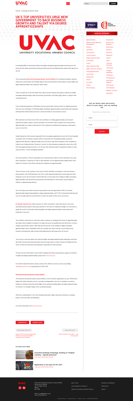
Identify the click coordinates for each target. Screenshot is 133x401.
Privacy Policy (62, 398)
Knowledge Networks (92, 71)
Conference (89, 50)
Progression (109, 40)
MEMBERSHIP (22, 322)
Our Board (89, 82)
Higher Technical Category (94, 69)
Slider (108, 60)
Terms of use (81, 398)
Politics (88, 85)
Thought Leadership (109, 71)
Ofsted (88, 79)
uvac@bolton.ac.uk (44, 393)
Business (88, 47)
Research (109, 50)
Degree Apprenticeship (93, 58)
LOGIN (113, 3)
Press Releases (90, 88)
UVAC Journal (110, 85)
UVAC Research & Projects (79, 386)
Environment (90, 60)
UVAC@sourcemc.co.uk (23, 266)
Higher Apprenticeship (92, 66)
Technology (109, 68)
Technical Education (109, 64)
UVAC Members (110, 88)
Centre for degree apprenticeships (82, 389)
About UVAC (74, 383)
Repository (105, 386)
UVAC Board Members (109, 81)
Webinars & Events (111, 90)
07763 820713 (42, 395)
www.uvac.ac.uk (50, 255)
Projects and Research (109, 43)
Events (88, 63)
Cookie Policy (72, 398)
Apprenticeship (90, 40)
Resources (109, 52)
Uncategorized (110, 78)
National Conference (108, 383)
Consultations (90, 52)
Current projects (91, 55)
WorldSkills (109, 93)
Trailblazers (109, 75)
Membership (89, 77)
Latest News (90, 74)
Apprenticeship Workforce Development (93, 43)
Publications (109, 47)
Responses (109, 55)
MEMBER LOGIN (37, 322)
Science (108, 58)
